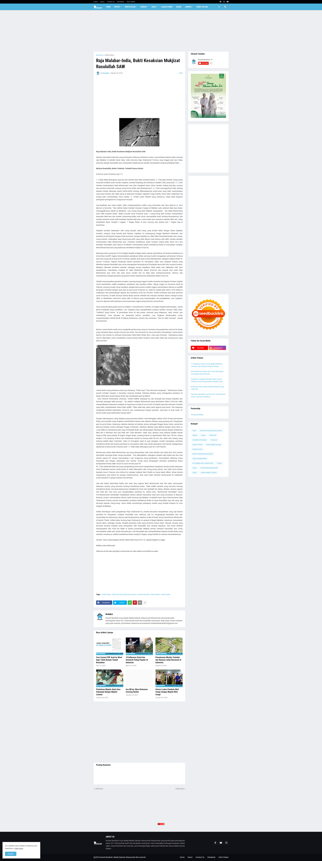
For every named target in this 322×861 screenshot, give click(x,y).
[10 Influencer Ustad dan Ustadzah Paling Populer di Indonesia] (139, 646)
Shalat (194, 435)
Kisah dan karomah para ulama (124, 594)
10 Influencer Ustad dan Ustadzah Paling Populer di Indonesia (137, 660)
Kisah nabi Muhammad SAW (202, 454)
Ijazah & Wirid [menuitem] (167, 7)
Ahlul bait (212, 435)
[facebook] (220, 2)
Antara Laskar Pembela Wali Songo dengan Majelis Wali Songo (167, 692)
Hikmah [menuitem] (143, 7)
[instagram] (224, 2)
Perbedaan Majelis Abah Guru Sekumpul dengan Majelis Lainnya (108, 692)
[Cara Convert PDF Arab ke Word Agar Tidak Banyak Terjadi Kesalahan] (109, 646)
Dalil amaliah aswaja (213, 444)
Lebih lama (179, 789)
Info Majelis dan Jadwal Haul (202, 463)
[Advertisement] (161, 31)
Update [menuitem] (117, 7)
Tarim (194, 468)
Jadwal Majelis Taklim (208, 472)
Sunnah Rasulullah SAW (209, 468)
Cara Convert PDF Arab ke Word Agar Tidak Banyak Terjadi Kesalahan (109, 660)
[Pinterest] (135, 602)
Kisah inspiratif (143, 594)
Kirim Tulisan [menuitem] (202, 7)
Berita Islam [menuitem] (130, 7)
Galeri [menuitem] (178, 7)
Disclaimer (120, 2)
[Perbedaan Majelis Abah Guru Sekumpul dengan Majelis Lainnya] (109, 678)
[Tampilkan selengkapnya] (145, 602)
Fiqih (194, 431)
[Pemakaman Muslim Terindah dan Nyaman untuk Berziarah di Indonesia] (169, 646)
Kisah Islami (155, 594)
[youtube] (228, 2)
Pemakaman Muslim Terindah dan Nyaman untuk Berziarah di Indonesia (168, 660)
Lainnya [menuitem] (188, 7)
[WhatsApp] (130, 602)
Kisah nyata (165, 594)
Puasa (219, 463)
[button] (219, 7)
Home (96, 2)
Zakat (194, 472)
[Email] (140, 602)
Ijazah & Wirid (197, 444)
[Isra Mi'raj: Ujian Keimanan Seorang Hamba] (139, 678)
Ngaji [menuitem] (154, 7)
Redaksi (109, 614)
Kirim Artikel (131, 2)
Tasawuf (214, 440)
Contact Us (110, 2)
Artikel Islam (109, 55)
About (102, 2)
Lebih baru (99, 789)
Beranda (99, 55)
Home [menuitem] (108, 7)
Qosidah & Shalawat (199, 440)
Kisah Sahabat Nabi (199, 458)
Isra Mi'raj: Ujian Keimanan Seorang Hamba (137, 690)
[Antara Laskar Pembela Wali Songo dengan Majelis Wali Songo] (169, 678)
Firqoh (203, 435)
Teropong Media (197, 415)
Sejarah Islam (197, 449)
